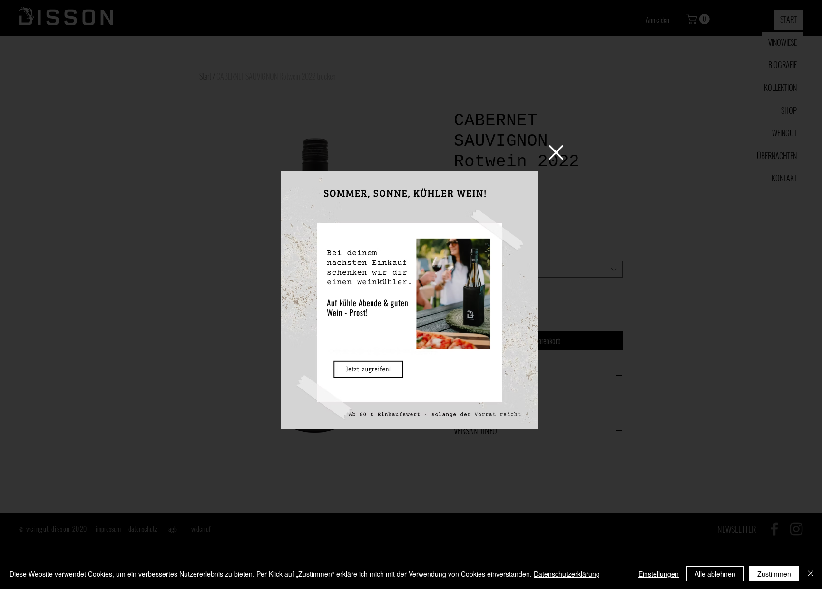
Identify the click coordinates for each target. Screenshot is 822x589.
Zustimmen (774, 574)
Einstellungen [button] (658, 574)
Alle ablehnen (715, 574)
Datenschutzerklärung (567, 574)
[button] (556, 152)
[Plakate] (409, 300)
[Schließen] (810, 573)
